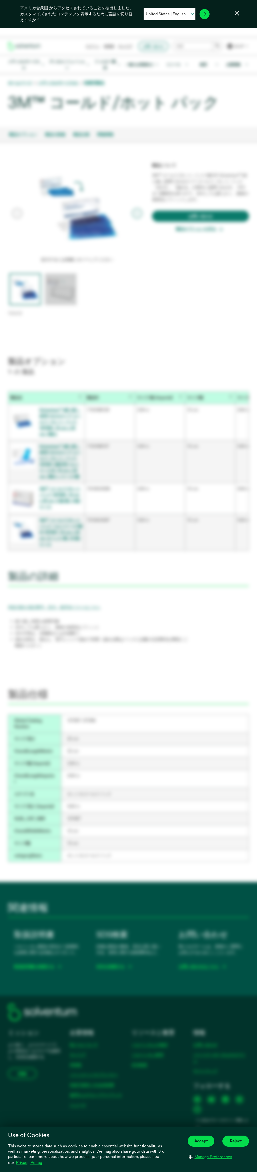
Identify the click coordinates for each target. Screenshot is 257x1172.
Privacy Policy (29, 1162)
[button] (210, 1157)
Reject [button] (236, 1141)
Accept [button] (201, 1141)
